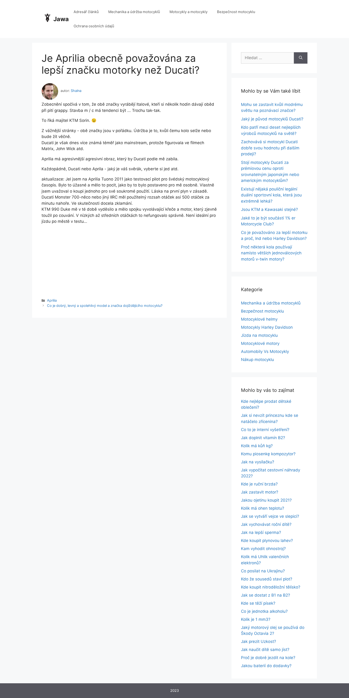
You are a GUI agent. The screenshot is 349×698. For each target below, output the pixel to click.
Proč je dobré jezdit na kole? (268, 657)
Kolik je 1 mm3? (255, 619)
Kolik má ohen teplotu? (262, 508)
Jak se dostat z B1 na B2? (265, 595)
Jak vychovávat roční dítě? (266, 524)
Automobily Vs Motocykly (265, 351)
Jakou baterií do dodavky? (266, 665)
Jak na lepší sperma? (261, 532)
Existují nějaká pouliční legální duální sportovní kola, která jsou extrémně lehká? (271, 195)
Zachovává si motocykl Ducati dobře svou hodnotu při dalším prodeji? (270, 147)
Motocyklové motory (260, 343)
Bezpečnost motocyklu (236, 11)
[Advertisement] (129, 258)
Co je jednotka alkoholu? (264, 611)
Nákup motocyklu (257, 359)
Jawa (61, 19)
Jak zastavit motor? (259, 492)
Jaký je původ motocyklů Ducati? (272, 119)
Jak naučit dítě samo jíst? (265, 649)
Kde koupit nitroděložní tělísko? (270, 587)
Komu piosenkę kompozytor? (268, 453)
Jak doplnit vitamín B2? (263, 437)
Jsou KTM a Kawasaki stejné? (269, 209)
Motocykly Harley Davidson (267, 327)
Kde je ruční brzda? (259, 484)
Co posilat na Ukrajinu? (263, 571)
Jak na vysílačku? (257, 462)
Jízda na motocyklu (259, 335)
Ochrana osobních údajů (94, 26)
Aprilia (52, 300)
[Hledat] (300, 58)
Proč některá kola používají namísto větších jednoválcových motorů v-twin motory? (271, 253)
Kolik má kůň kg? (257, 445)
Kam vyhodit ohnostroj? (263, 548)
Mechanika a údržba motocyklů (134, 11)
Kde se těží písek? (258, 603)
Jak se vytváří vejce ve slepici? (270, 516)
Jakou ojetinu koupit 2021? (266, 500)
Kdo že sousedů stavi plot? (266, 579)
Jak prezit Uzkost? (258, 641)
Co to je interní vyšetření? (265, 429)
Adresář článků (86, 11)
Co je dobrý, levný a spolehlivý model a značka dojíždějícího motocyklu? (104, 306)
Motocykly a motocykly (189, 11)
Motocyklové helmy (259, 319)
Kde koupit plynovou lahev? (267, 540)
